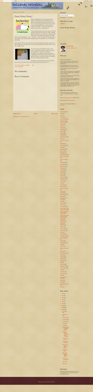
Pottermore (62, 271)
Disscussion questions (62, 192)
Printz (61, 275)
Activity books (63, 111)
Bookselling (62, 162)
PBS (61, 262)
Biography (62, 143)
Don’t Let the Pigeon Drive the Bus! (65, 346)
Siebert (61, 282)
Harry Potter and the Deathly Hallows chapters (64, 212)
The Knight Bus (65, 350)
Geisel (61, 201)
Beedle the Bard (63, 136)
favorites (62, 196)
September (65, 319)
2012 (63, 299)
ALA (61, 115)
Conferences (63, 179)
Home (35, 113)
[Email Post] (33, 65)
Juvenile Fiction (63, 236)
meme (61, 244)
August (64, 321)
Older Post (54, 113)
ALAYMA (62, 117)
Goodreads (62, 203)
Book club (62, 150)
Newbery (62, 256)
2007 (63, 309)
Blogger (53, 381)
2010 (63, 303)
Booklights (62, 152)
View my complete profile (71, 48)
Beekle (61, 138)
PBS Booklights (71, 100)
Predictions (62, 273)
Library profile (63, 242)
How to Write (63, 228)
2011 (63, 301)
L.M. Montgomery (64, 237)
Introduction (62, 234)
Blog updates (63, 145)
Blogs (61, 147)
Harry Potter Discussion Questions (62, 223)
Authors (62, 131)
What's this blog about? (66, 359)
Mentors (62, 246)
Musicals (62, 255)
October (65, 317)
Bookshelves (63, 164)
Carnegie (62, 171)
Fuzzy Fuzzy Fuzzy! (65, 339)
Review (61, 280)
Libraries (62, 240)
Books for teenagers (64, 156)
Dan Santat (62, 186)
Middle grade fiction (64, 248)
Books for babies (63, 154)
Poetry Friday (63, 268)
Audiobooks (62, 129)
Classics (62, 175)
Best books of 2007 (64, 140)
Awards (61, 133)
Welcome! (65, 363)
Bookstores (62, 166)
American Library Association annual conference (66, 334)
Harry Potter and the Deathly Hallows (64, 209)
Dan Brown (62, 184)
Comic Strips (63, 177)
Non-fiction (62, 258)
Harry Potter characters (62, 220)
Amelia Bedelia (63, 119)
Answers (62, 127)
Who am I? (65, 361)
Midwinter (62, 251)
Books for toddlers (64, 159)
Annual (61, 125)
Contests (62, 181)
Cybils (61, 182)
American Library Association (63, 121)
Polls (61, 269)
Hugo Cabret (63, 230)
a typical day (68, 97)
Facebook (62, 105)
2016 (63, 297)
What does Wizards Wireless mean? (65, 354)
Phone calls (62, 264)
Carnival (62, 173)
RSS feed (63, 23)
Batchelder (62, 135)
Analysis (62, 123)
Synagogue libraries (64, 284)
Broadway (62, 168)
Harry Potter (62, 206)
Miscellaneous (63, 253)
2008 (63, 307)
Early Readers (63, 194)
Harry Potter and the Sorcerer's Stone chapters (64, 216)
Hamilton (62, 204)
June (64, 325)
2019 (63, 293)
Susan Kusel (71, 46)
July (64, 323)
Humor (61, 232)
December (65, 311)
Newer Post (16, 113)
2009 (63, 305)
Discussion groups (64, 188)
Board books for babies (65, 342)
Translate (70, 17)
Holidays (62, 226)
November (65, 314)
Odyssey (62, 260)
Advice (61, 113)
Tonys (61, 286)
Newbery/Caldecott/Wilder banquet (66, 328)
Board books (20, 66)
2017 (63, 295)
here (61, 95)
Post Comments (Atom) (24, 116)
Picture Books (63, 266)
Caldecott (62, 169)
